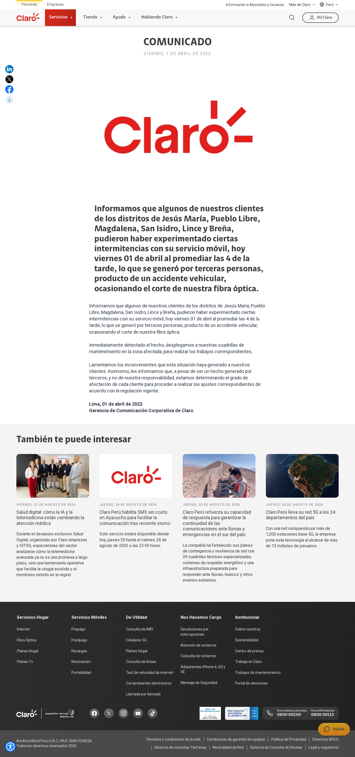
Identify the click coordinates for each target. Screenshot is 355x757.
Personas (29, 4)
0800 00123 (322, 715)
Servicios (58, 17)
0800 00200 (289, 715)
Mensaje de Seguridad (199, 683)
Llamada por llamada (143, 694)
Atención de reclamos (198, 645)
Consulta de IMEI (139, 629)
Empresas (55, 4)
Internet (23, 629)
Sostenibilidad (246, 640)
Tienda (90, 17)
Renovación (81, 662)
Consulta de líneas (141, 662)
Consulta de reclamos (198, 656)
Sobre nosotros (247, 629)
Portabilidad (81, 672)
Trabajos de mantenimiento (258, 672)
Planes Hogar (28, 651)
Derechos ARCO (325, 739)
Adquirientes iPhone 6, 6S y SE (203, 669)
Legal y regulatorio (323, 747)
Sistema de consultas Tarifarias (180, 747)
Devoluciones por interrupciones (195, 631)
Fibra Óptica (26, 640)
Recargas (79, 651)
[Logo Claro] (28, 17)
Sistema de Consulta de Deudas (276, 747)
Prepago (78, 629)
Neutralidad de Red (228, 747)
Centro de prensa (249, 651)
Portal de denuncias (251, 683)
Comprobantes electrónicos (149, 683)
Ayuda (119, 17)
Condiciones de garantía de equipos (236, 739)
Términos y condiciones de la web (173, 739)
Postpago (79, 640)
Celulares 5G (136, 640)
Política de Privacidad (288, 739)
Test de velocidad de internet (149, 672)
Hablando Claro (157, 17)
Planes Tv (25, 662)
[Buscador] (292, 17)
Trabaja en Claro (248, 662)
